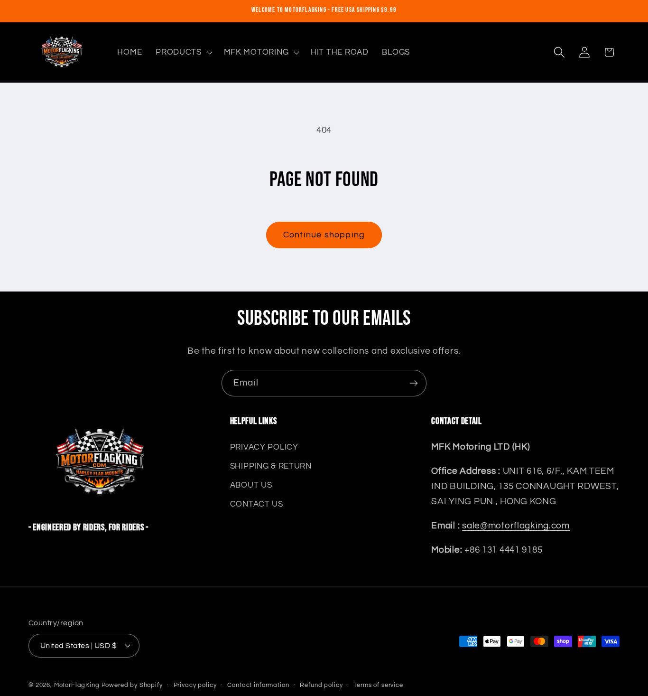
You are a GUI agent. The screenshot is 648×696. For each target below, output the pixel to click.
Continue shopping (324, 234)
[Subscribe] (413, 383)
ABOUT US (251, 485)
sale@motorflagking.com (516, 525)
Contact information (258, 684)
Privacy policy (195, 684)
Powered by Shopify (132, 684)
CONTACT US (256, 504)
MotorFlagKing (77, 684)
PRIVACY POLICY (264, 447)
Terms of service (378, 684)
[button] (183, 52)
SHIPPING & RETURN (271, 466)
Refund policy (321, 684)
